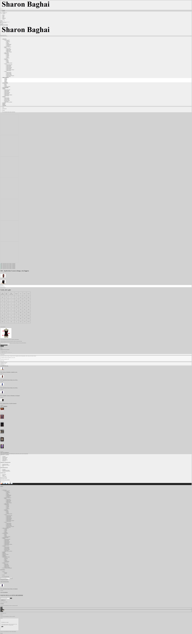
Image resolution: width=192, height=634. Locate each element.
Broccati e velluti (9, 74)
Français (3, 10)
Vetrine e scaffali (9, 51)
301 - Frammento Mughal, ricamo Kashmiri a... (9, 442)
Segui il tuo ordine (5, 464)
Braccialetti (8, 41)
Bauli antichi (8, 48)
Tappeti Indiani (8, 68)
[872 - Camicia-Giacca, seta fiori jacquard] (2, 401)
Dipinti (7, 61)
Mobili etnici (8, 501)
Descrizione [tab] (4, 351)
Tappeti (5, 63)
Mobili (5, 47)
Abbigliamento (6, 53)
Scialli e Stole (6, 52)
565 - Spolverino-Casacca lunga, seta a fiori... (9, 379)
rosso (9, 453)
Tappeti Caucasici (9, 67)
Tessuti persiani (8, 73)
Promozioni (4, 474)
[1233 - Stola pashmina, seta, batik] (2, 410)
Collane (7, 40)
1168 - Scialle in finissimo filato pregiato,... (8, 420)
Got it (2, 626)
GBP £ (3, 16)
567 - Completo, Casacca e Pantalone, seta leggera (10, 395)
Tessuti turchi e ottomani (10, 75)
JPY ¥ (3, 17)
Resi (3, 465)
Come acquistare (5, 459)
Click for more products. (4, 24)
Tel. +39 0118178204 (5, 576)
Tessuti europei (8, 72)
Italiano (3, 571)
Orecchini (7, 496)
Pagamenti (4, 460)
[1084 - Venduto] (2, 426)
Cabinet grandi (8, 49)
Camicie (7, 54)
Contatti (4, 105)
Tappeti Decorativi (9, 64)
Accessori (5, 58)
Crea (11, 598)
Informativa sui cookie (5, 470)
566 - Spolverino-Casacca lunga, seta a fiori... (9, 387)
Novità (3, 475)
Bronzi (7, 60)
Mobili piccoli (8, 50)
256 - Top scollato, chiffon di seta (6, 449)
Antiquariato (6, 59)
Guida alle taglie (3, 287)
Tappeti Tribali (8, 66)
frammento (4, 453)
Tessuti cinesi (8, 76)
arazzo (7, 453)
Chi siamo (4, 469)
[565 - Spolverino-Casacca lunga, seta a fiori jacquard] (96, 276)
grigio (19, 453)
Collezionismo (5, 87)
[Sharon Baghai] (26, 33)
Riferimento (3, 363)
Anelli (7, 42)
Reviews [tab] (4, 352)
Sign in (1, 607)
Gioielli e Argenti (7, 490)
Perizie (3, 104)
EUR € (3, 15)
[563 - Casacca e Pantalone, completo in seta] (2, 370)
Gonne (7, 507)
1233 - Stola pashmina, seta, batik (6, 412)
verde (23, 453)
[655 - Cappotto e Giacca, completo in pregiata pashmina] (96, 282)
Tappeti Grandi (8, 65)
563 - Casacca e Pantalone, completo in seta (8, 372)
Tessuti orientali (6, 98)
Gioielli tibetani (8, 44)
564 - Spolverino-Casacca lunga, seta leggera (9, 588)
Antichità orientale (9, 62)
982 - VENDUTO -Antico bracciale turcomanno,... (10, 435)
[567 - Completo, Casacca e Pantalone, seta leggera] (2, 393)
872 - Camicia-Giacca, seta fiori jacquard (8, 403)
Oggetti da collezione (7, 46)
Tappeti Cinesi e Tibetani (10, 69)
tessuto (1, 453)
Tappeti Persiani (8, 518)
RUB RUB (4, 18)
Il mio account (4, 458)
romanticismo (26, 453)
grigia (21, 453)
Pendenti (7, 43)
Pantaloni (7, 57)
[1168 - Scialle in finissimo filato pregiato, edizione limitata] (2, 418)
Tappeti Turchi (8, 70)
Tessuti (5, 71)
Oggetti (5, 85)
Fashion (4, 551)
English (5, 573)
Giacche (5, 80)
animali (16, 453)
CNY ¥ (3, 14)
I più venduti (3, 406)
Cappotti (7, 55)
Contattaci (4, 456)
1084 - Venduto (3, 428)
